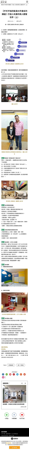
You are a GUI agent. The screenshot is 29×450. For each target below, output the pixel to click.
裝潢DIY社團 (11, 435)
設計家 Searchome (3, 2)
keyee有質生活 (14, 433)
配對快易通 (8, 433)
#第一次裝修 (21, 365)
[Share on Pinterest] (14, 374)
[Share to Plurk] (21, 374)
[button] (25, 383)
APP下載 (3, 433)
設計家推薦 (4, 432)
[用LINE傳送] (7, 374)
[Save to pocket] (10, 374)
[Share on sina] (24, 374)
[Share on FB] (3, 374)
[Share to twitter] (17, 374)
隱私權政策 (8, 443)
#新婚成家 (10, 365)
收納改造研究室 (4, 435)
